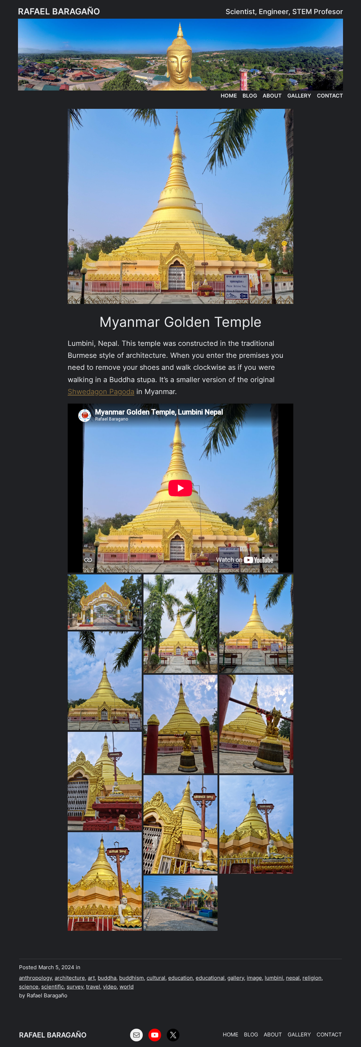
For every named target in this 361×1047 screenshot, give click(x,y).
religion (312, 978)
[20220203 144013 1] (105, 881)
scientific (52, 987)
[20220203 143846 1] (105, 680)
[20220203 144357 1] (105, 781)
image (254, 978)
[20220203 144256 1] (256, 824)
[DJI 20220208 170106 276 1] (256, 623)
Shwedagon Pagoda (101, 391)
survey (75, 987)
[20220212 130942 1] (105, 602)
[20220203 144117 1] (180, 824)
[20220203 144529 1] (256, 724)
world (127, 987)
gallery (235, 978)
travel (93, 987)
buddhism (131, 978)
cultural (156, 978)
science (28, 987)
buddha (107, 978)
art (91, 978)
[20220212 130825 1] (180, 903)
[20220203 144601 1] (180, 724)
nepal (293, 978)
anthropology (35, 978)
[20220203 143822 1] (180, 623)
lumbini (274, 978)
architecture (70, 978)
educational (210, 978)
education (180, 978)
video (110, 987)
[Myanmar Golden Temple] (180, 206)
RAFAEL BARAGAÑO (59, 11)
